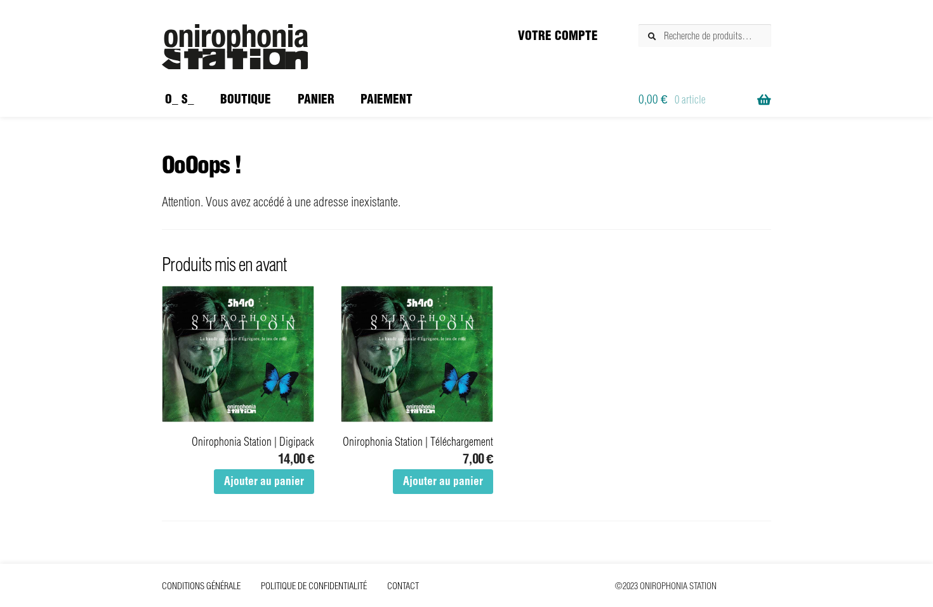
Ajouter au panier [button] (264, 481)
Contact (403, 586)
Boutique (245, 99)
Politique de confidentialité (314, 586)
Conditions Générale (201, 586)
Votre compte (558, 35)
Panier (316, 99)
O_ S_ (179, 99)
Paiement (387, 99)
